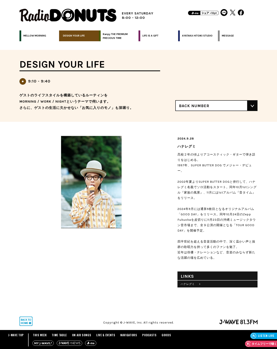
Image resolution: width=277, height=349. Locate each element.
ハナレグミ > (191, 284)
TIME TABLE (59, 335)
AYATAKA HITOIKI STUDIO (197, 35)
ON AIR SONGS (81, 335)
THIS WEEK (40, 335)
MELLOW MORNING (34, 35)
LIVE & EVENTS (105, 335)
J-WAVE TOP (16, 335)
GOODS (166, 335)
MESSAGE (228, 35)
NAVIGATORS (128, 335)
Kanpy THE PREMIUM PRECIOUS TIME (115, 36)
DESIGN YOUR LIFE (74, 35)
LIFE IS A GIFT (150, 35)
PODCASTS (149, 335)
